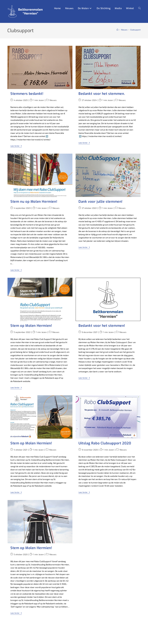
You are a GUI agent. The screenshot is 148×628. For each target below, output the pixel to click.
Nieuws (53, 100)
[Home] (117, 30)
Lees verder (16, 146)
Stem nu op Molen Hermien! (33, 201)
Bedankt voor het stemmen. (101, 93)
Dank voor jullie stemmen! (100, 201)
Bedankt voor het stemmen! (101, 325)
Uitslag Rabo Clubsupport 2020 (104, 443)
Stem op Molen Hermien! (31, 325)
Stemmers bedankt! (26, 93)
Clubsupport (135, 30)
